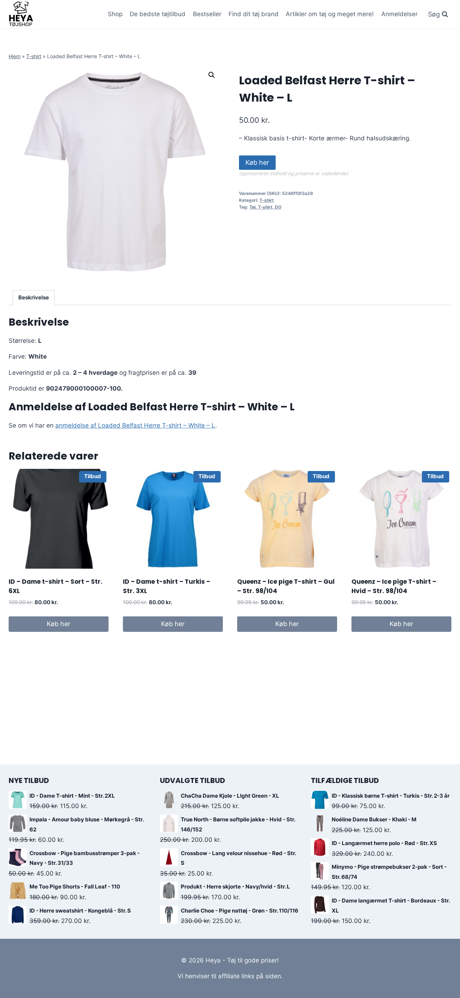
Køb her (257, 162)
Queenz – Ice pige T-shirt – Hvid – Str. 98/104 (393, 586)
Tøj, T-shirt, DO (265, 207)
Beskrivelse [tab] (33, 297)
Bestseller (207, 14)
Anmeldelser (399, 14)
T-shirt (33, 56)
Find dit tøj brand (254, 14)
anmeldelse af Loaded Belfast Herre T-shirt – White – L (135, 425)
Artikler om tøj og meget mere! (330, 14)
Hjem (14, 56)
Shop (115, 14)
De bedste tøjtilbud (157, 14)
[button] (211, 75)
